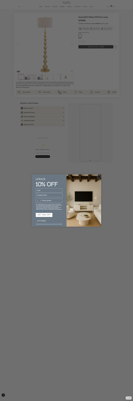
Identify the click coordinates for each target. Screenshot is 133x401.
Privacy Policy (39, 210)
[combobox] (38, 201)
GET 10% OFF (44, 215)
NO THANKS (41, 221)
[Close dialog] (99, 177)
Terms (44, 210)
